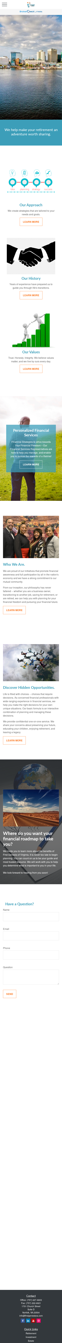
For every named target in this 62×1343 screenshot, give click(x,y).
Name (6, 909)
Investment (31, 1337)
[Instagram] (39, 1321)
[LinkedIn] (28, 1321)
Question (8, 967)
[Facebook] (23, 1321)
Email (6, 929)
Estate (31, 1340)
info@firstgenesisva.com (31, 1315)
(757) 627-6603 (34, 1299)
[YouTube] (33, 1321)
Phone (6, 948)
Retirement (31, 1333)
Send (9, 994)
